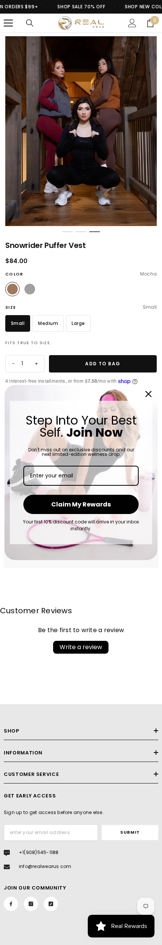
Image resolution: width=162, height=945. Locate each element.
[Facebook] (11, 904)
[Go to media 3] (94, 231)
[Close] (148, 394)
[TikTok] (51, 904)
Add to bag (102, 363)
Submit (129, 832)
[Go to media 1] (67, 231)
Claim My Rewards (81, 504)
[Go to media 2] (81, 231)
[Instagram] (31, 904)
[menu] (8, 23)
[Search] (29, 23)
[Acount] (132, 23)
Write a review (81, 647)
